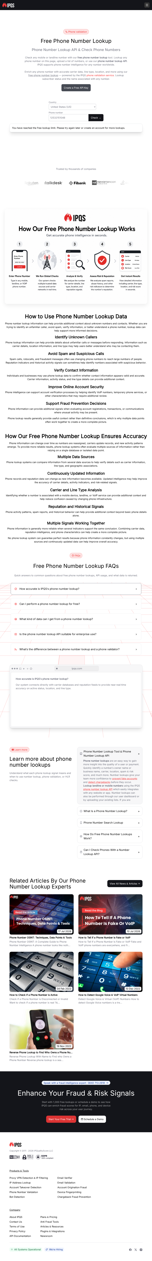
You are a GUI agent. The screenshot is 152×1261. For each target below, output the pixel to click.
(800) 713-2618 (74, 1082)
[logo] (76, 1144)
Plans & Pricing (48, 1217)
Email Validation (66, 1182)
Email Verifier (64, 1177)
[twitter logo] (135, 1249)
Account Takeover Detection (25, 1187)
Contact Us (16, 1221)
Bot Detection (17, 1196)
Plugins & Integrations (52, 1231)
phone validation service (100, 75)
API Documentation (20, 1235)
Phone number (56, 112)
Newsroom (46, 1235)
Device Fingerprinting (69, 1192)
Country (52, 102)
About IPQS (16, 1217)
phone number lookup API (97, 789)
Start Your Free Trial (60, 1119)
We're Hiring (56, 1249)
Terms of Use (17, 1226)
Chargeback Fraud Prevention (74, 1196)
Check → (96, 117)
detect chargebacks (99, 782)
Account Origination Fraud (72, 1187)
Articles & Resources (51, 1226)
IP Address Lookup (20, 1182)
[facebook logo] (130, 1249)
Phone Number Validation (24, 1192)
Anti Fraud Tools (49, 1221)
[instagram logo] (141, 1249)
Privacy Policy (17, 1231)
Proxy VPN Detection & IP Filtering (29, 1177)
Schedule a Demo (94, 1119)
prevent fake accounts (124, 778)
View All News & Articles (123, 883)
